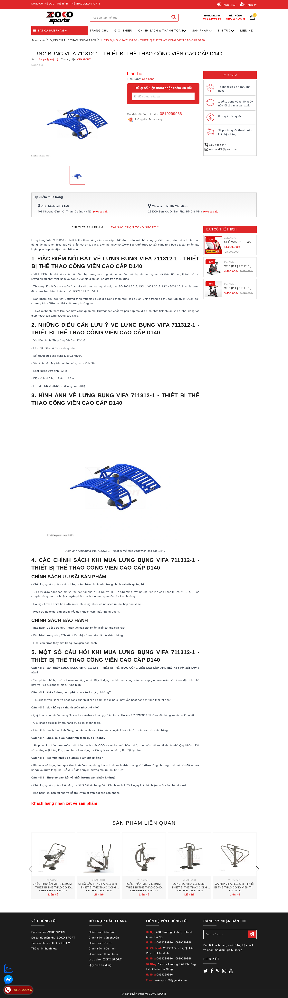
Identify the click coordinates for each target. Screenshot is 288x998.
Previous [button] (30, 869)
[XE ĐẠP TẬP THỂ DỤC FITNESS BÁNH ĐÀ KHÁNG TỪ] (213, 267)
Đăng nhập (228, 5)
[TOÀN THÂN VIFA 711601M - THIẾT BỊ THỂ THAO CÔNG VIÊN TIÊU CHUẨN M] (144, 854)
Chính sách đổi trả (100, 943)
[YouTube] (231, 971)
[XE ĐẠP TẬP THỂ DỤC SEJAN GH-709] (213, 289)
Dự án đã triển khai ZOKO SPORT (53, 937)
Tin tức (224, 30)
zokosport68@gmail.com (222, 149)
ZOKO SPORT (232, 238)
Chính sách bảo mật (102, 932)
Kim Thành (230, 262)
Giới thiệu (123, 30)
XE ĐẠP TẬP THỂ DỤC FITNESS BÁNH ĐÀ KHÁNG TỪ (239, 266)
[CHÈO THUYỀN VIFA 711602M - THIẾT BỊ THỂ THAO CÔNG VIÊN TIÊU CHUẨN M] (53, 854)
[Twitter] (205, 971)
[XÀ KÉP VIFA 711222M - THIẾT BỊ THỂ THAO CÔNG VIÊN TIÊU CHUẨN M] (234, 854)
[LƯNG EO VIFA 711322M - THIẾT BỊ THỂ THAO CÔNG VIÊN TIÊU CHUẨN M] (189, 854)
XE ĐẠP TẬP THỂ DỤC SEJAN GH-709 (239, 288)
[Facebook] (211, 971)
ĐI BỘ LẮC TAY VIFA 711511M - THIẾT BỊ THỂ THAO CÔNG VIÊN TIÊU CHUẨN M (98, 887)
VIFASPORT (53, 879)
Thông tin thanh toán (44, 948)
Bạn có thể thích (221, 229)
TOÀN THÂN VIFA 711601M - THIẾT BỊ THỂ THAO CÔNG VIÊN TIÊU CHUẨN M (143, 887)
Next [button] (258, 869)
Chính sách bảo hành (102, 948)
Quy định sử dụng (100, 965)
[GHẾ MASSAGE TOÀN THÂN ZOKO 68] (213, 245)
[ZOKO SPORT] (59, 17)
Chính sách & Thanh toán (160, 30)
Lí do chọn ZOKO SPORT (105, 959)
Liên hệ (246, 30)
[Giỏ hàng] (252, 18)
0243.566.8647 (217, 144)
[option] (77, 117)
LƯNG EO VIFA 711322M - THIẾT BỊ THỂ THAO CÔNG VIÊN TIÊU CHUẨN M (189, 887)
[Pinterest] (217, 971)
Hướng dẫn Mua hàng (147, 119)
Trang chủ (99, 30)
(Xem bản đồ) (100, 211)
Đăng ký (251, 5)
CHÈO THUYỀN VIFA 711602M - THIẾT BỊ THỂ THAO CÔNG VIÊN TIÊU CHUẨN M (53, 887)
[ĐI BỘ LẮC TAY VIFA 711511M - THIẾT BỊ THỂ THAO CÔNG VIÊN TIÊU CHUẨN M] (98, 854)
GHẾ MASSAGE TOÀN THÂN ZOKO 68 (238, 242)
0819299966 (171, 114)
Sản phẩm (200, 30)
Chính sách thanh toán (103, 954)
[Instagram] (224, 971)
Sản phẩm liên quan (144, 823)
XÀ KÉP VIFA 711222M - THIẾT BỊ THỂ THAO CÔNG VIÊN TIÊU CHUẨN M (234, 887)
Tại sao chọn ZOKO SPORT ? (50, 943)
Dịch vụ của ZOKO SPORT (48, 932)
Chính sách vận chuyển (104, 937)
